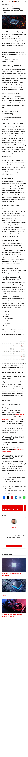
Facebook (19, 546)
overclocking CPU (19, 414)
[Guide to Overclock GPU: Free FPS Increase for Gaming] (14, 606)
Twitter (14, 546)
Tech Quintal (14, 1)
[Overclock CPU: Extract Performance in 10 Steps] (14, 585)
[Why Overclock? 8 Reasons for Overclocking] (14, 565)
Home (3, 4)
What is (6, 4)
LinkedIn (9, 546)
